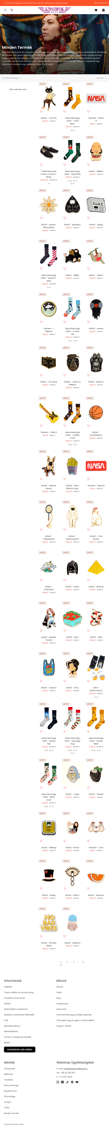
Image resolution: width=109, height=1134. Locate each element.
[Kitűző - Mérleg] (49, 827)
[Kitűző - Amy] (72, 668)
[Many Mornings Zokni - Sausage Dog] (72, 718)
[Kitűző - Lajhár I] (96, 255)
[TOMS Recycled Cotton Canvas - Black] (49, 151)
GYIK (6, 1020)
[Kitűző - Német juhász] (49, 466)
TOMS (6, 1107)
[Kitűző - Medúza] (72, 923)
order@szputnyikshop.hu (75, 1068)
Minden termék (11, 1113)
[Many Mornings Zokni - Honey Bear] (96, 718)
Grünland (8, 1079)
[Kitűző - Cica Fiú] (49, 98)
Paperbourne (10, 1091)
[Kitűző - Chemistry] (49, 567)
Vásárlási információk (14, 998)
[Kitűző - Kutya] (72, 827)
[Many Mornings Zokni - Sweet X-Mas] (49, 255)
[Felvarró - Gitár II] (49, 412)
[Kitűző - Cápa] (72, 774)
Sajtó (59, 992)
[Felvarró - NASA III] (96, 466)
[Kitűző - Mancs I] (96, 362)
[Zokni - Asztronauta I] (96, 668)
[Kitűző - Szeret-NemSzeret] (49, 205)
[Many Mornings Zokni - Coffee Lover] (72, 412)
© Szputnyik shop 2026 (14, 1124)
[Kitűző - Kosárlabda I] (96, 412)
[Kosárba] (41, 111)
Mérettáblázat (11, 1031)
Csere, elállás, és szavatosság (19, 992)
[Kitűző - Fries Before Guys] (72, 466)
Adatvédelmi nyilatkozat (16, 1009)
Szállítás (8, 986)
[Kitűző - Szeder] (96, 774)
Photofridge (9, 1096)
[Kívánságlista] (96, 10)
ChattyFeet (9, 1068)
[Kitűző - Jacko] (72, 567)
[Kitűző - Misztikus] (72, 205)
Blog (58, 998)
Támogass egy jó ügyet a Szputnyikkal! (75, 1020)
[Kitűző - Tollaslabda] (49, 516)
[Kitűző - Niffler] (72, 255)
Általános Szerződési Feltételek (19, 1014)
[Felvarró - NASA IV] (96, 98)
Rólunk (59, 986)
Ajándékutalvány (12, 1025)
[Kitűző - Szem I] (72, 875)
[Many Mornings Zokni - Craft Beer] (72, 98)
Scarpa (7, 1102)
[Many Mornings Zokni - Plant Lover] (49, 774)
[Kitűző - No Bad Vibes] (49, 923)
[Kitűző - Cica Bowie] (96, 516)
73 (83, 962)
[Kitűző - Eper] (72, 617)
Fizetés (7, 1003)
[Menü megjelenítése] (5, 10)
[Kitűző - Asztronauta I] (72, 516)
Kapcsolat (61, 1009)
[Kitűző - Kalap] (49, 875)
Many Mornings (11, 1085)
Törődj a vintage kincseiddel (17, 1037)
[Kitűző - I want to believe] (72, 362)
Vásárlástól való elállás (19, 1049)
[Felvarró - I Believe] (49, 308)
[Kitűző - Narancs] (96, 875)
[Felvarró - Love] (96, 827)
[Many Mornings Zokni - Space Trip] (49, 718)
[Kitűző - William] (96, 151)
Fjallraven (8, 1074)
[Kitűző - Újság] (96, 205)
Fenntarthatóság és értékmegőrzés (74, 1014)
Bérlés (7, 1042)
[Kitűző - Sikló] (96, 617)
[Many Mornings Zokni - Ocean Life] (72, 308)
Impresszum (62, 1003)
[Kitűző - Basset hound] (49, 617)
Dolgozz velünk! (63, 1025)
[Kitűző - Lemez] (96, 308)
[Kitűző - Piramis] (96, 567)
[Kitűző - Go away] (49, 362)
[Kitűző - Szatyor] (49, 668)
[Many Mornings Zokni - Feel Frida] (72, 151)
